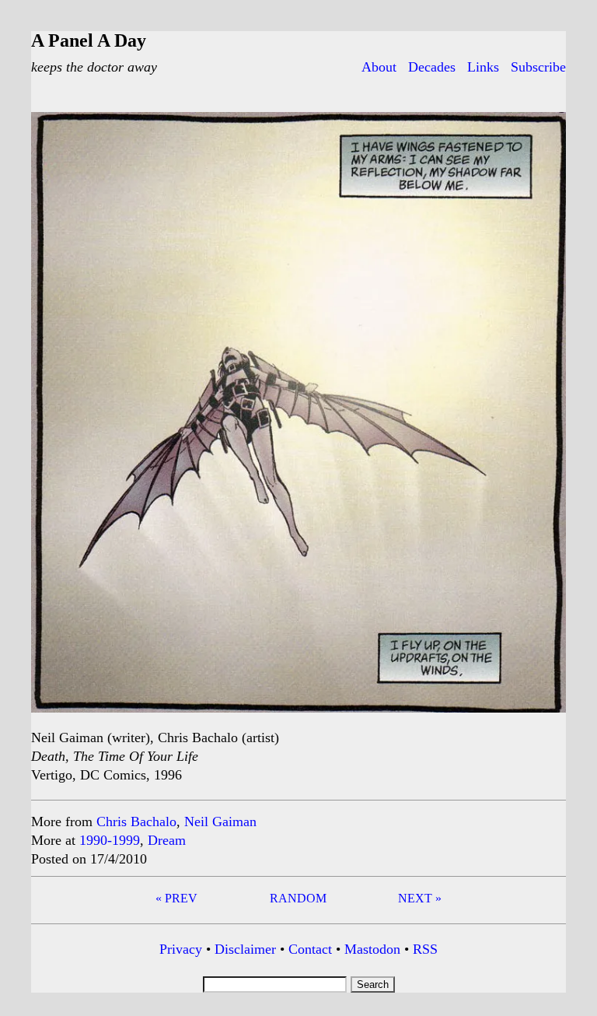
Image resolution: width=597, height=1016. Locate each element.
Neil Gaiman (220, 821)
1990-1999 (109, 840)
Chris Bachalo (136, 821)
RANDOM (298, 898)
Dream (167, 840)
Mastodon (372, 949)
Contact (310, 949)
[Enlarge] (545, 132)
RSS (425, 949)
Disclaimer (245, 949)
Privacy (180, 949)
